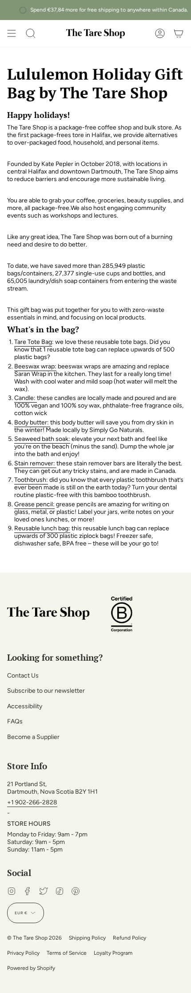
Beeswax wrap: (35, 366)
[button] (30, 33)
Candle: (25, 398)
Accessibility (24, 706)
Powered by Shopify (31, 968)
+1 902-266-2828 (32, 802)
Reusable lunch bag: (42, 528)
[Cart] (178, 33)
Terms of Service (67, 953)
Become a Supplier (33, 737)
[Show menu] (11, 33)
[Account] (160, 33)
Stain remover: (34, 463)
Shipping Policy (87, 938)
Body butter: (32, 422)
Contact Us (23, 675)
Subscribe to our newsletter (46, 690)
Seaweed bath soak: (42, 439)
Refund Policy (129, 938)
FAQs (15, 721)
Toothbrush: (31, 480)
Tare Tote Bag (33, 342)
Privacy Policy (23, 953)
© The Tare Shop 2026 (34, 938)
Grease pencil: (34, 504)
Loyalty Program (113, 953)
